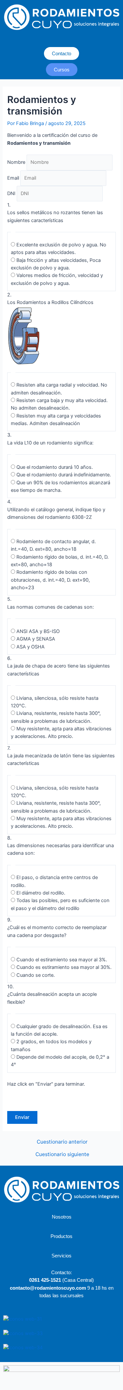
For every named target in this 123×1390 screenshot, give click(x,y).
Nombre (16, 162)
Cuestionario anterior (62, 1142)
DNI (11, 193)
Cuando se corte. (35, 975)
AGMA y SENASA (35, 639)
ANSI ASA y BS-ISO (38, 631)
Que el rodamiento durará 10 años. (54, 467)
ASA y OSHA (30, 647)
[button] (61, 40)
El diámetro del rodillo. (40, 893)
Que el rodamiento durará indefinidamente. (63, 475)
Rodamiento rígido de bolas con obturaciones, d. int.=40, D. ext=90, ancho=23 (50, 580)
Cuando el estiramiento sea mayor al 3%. (61, 960)
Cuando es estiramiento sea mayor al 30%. (64, 967)
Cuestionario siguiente (62, 1154)
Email (13, 178)
